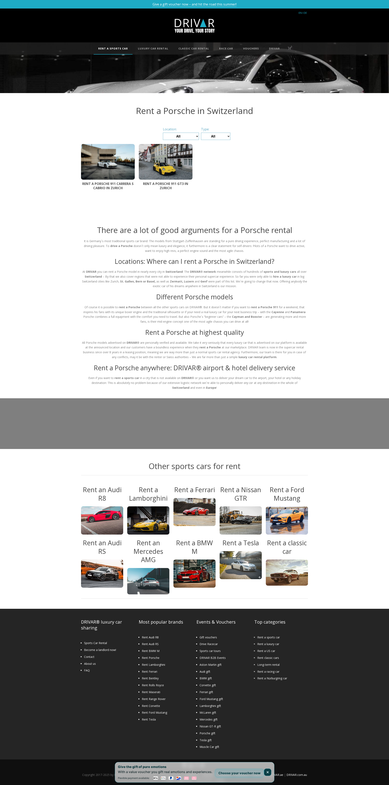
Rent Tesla (149, 719)
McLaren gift (208, 712)
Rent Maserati (151, 692)
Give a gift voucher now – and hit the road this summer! (194, 4)
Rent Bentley (150, 678)
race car (226, 48)
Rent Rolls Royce (153, 685)
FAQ (87, 670)
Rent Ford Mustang (154, 712)
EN (300, 13)
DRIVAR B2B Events (213, 658)
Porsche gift (207, 733)
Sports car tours (210, 651)
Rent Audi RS (150, 644)
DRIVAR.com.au (296, 775)
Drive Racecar (209, 644)
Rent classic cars (268, 658)
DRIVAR (274, 48)
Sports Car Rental (95, 643)
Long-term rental (268, 665)
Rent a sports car (268, 637)
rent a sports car (113, 48)
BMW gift (206, 678)
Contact (89, 657)
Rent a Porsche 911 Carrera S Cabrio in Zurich (108, 185)
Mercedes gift (209, 719)
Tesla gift (206, 740)
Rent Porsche (150, 658)
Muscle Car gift (209, 747)
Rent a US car (266, 651)
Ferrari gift (206, 692)
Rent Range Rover (154, 699)
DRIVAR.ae (276, 775)
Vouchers (251, 48)
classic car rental (193, 48)
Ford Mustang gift (211, 699)
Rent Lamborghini (153, 665)
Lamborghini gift (210, 706)
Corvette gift (208, 685)
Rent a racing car (268, 671)
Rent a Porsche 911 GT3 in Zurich (165, 185)
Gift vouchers (208, 637)
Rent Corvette (151, 706)
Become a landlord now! (100, 650)
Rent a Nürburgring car (272, 678)
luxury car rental (153, 48)
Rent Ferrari (149, 671)
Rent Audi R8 (150, 637)
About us (90, 664)
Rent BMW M (150, 651)
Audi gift (205, 671)
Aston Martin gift (211, 665)
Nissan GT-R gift (210, 726)
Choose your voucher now (239, 773)
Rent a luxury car (268, 644)
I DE (304, 13)
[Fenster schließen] (267, 772)
